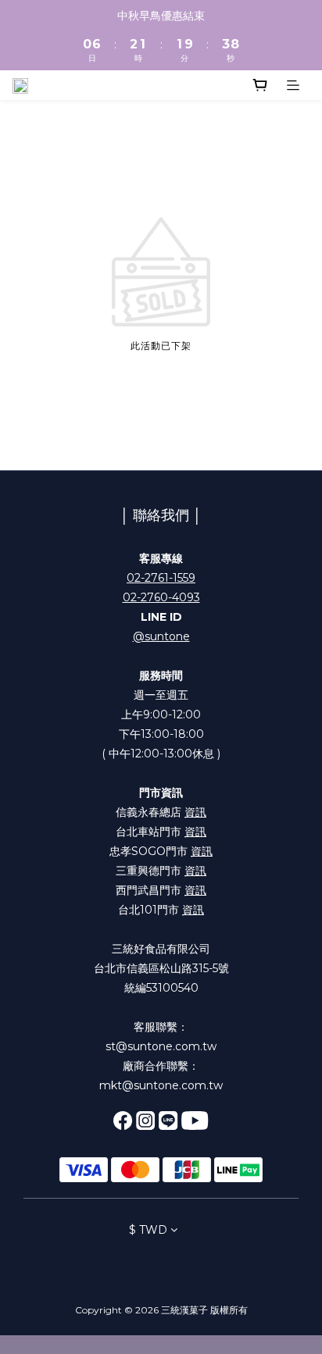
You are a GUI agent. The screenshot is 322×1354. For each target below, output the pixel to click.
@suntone (161, 636)
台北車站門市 (161, 832)
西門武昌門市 (161, 890)
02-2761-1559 (161, 578)
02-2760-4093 (161, 597)
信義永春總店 (161, 812)
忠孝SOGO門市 (161, 851)
